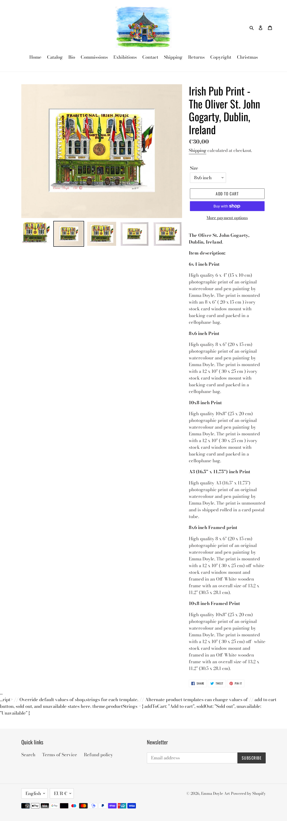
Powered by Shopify (248, 793)
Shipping (197, 150)
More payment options (227, 218)
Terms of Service (59, 754)
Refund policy (98, 754)
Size (194, 168)
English (33, 793)
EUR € (60, 793)
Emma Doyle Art (215, 793)
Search (28, 754)
